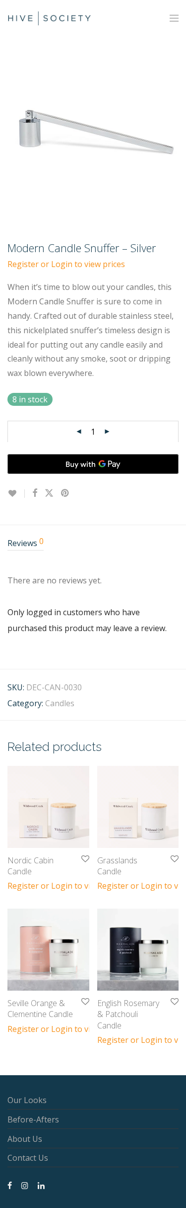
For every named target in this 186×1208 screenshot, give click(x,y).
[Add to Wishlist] (16, 493)
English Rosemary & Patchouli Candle (128, 1014)
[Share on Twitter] (49, 493)
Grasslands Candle (117, 866)
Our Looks (27, 1100)
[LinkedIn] (42, 1184)
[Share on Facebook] (34, 493)
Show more (23, 885)
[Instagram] (24, 1184)
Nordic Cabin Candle (30, 866)
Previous (9, 128)
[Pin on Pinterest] (65, 493)
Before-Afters (33, 1119)
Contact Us (27, 1157)
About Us (24, 1138)
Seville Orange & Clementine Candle (40, 1009)
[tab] (93, 544)
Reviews (25, 543)
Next (177, 128)
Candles (59, 703)
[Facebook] (9, 1184)
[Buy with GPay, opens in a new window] (93, 464)
